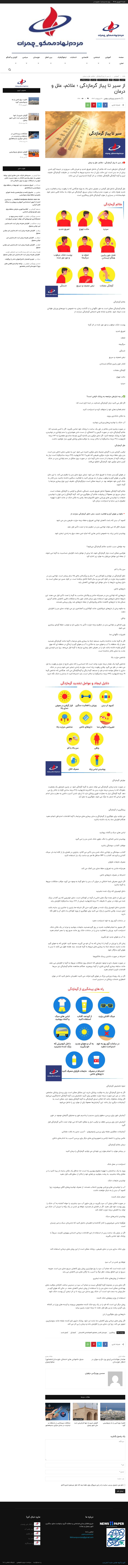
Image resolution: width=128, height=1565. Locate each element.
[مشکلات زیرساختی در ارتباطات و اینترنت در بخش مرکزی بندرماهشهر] (57, 1411)
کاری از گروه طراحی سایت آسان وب (113, 1563)
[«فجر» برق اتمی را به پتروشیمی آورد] (112, 1411)
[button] (9, 69)
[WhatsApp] (87, 105)
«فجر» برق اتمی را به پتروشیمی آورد (19, 101)
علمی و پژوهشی (85, 80)
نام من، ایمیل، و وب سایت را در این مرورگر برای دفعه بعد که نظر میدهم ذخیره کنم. (92, 1485)
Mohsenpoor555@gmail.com (81, 1537)
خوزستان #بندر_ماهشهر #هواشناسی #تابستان (92, 1333)
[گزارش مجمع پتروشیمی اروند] (33, 153)
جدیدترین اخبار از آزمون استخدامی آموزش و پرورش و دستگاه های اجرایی (22, 202)
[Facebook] (105, 105)
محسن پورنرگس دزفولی (111, 99)
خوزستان (93, 80)
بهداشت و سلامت (102, 80)
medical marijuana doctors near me (27, 199)
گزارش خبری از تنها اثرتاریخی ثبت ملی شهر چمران (18, 118)
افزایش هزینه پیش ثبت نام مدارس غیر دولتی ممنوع (21, 255)
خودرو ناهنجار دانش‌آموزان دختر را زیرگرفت (19, 259)
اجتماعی (116, 80)
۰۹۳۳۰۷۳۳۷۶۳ (87, 1534)
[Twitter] (99, 105)
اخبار (111, 80)
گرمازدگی (73, 1333)
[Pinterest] (93, 105)
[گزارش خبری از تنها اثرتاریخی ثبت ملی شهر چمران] (85, 1411)
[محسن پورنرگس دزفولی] (122, 98)
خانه (123, 76)
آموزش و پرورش (78, 1419)
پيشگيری (112, 1333)
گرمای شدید (64, 1333)
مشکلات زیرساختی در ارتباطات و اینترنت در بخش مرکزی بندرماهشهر (57, 1424)
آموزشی (116, 76)
